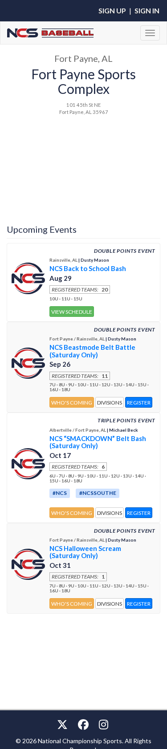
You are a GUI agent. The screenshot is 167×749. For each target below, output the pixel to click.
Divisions (109, 402)
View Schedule (71, 311)
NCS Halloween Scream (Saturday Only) (85, 552)
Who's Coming (71, 402)
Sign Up (112, 10)
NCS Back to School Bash (87, 268)
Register (139, 402)
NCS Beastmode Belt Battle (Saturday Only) (92, 351)
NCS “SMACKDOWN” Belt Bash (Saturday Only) (97, 442)
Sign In (146, 10)
